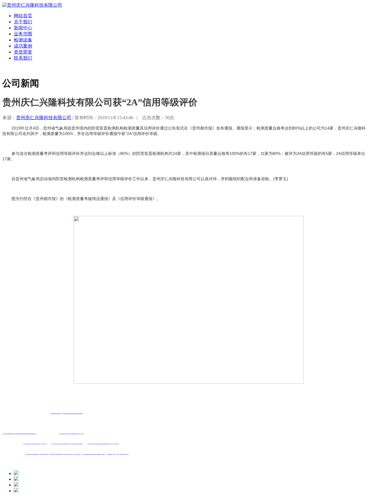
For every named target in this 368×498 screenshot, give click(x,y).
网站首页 (23, 15)
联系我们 (23, 58)
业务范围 (23, 33)
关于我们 (23, 21)
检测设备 (23, 39)
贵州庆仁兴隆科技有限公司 (43, 117)
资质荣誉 (23, 52)
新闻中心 (23, 27)
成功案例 (23, 45)
